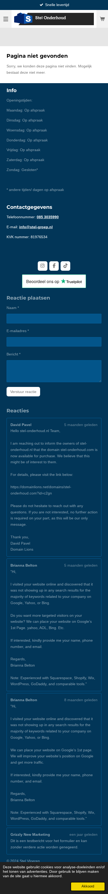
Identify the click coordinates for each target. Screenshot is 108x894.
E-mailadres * (18, 331)
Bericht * (13, 354)
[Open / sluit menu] (6, 19)
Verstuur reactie (23, 392)
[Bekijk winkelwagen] (102, 19)
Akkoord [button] (88, 886)
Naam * (13, 308)
